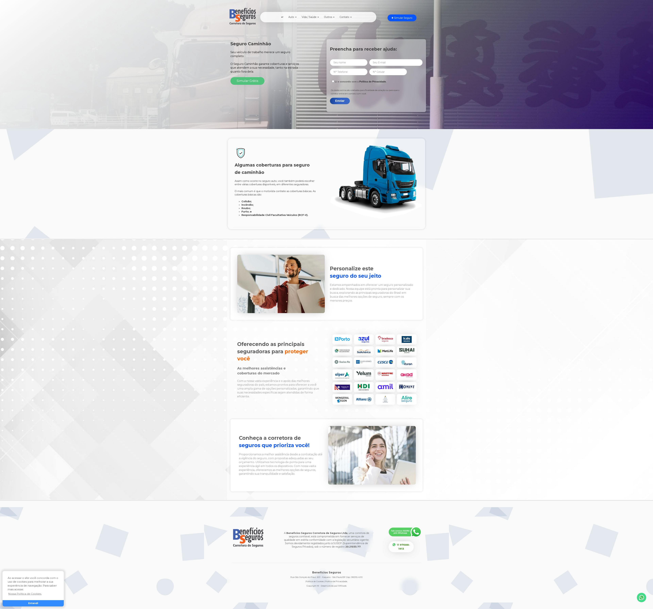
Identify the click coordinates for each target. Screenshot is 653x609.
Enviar (340, 100)
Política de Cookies (315, 581)
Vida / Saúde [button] (309, 17)
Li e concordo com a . (360, 81)
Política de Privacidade (372, 81)
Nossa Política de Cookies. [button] (25, 593)
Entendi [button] (33, 603)
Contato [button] (345, 17)
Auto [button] (291, 17)
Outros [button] (328, 17)
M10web (342, 585)
